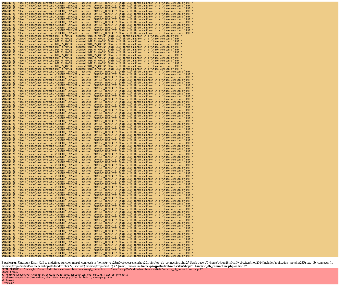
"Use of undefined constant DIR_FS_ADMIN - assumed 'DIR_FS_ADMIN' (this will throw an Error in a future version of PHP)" (92, 36)
